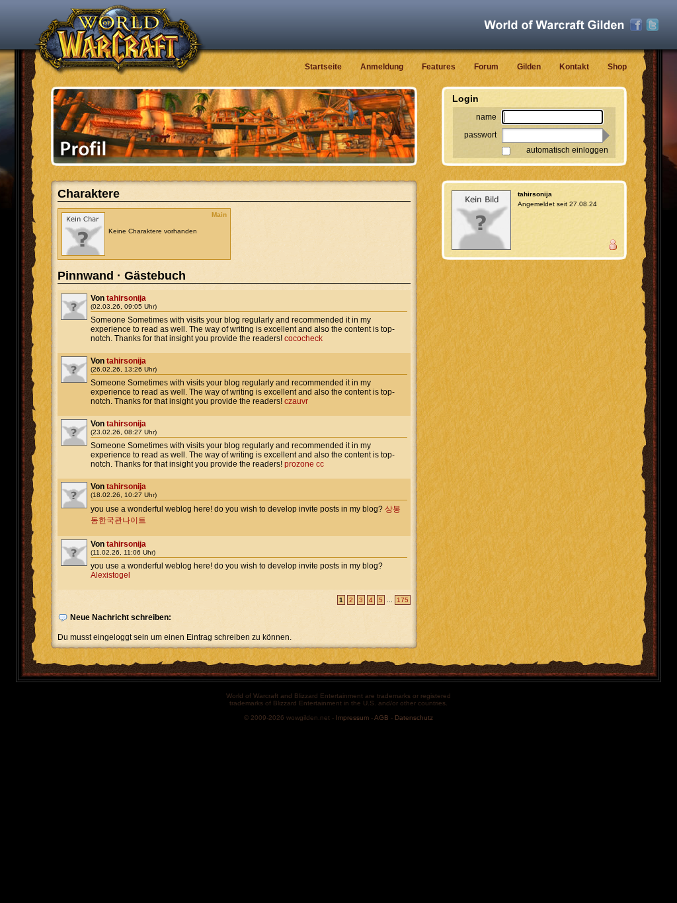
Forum (486, 66)
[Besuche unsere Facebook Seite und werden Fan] (636, 25)
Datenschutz (414, 717)
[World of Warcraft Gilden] (554, 25)
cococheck (303, 338)
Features (439, 66)
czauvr (296, 401)
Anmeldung (381, 66)
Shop (617, 66)
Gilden (529, 66)
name (486, 117)
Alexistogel (110, 575)
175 (403, 600)
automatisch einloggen (567, 150)
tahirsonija (126, 298)
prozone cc (304, 464)
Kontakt (574, 66)
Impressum (352, 717)
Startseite (323, 66)
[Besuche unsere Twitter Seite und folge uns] (652, 25)
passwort (480, 134)
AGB (381, 717)
